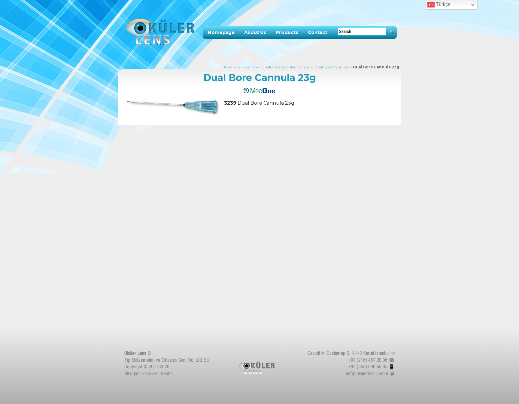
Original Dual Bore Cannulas (324, 67)
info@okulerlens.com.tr (367, 373)
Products (287, 32)
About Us (255, 32)
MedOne (250, 67)
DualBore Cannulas (279, 67)
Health (167, 373)
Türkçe (443, 4)
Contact (317, 32)
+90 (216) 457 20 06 (367, 360)
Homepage (221, 32)
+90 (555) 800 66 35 (367, 367)
